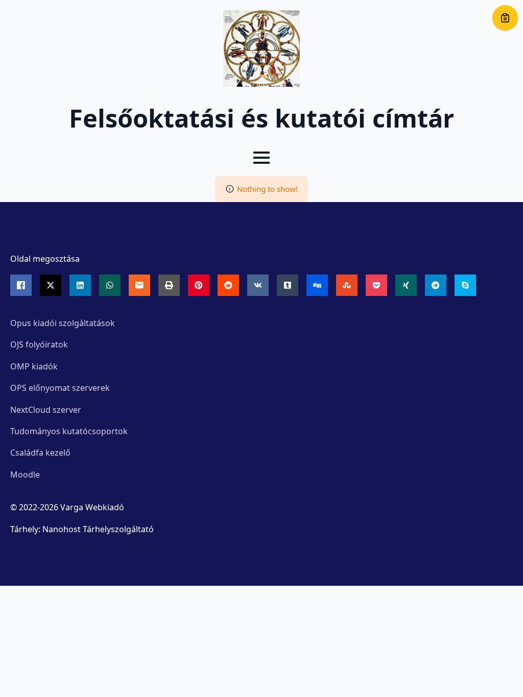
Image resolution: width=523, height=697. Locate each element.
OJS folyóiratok (39, 344)
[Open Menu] (261, 158)
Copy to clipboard (505, 18)
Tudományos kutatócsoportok (69, 431)
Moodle (25, 474)
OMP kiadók (34, 366)
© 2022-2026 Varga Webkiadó (67, 507)
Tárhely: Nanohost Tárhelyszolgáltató (82, 529)
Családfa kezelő (40, 452)
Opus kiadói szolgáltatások (62, 323)
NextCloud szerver (45, 409)
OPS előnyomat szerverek (60, 387)
